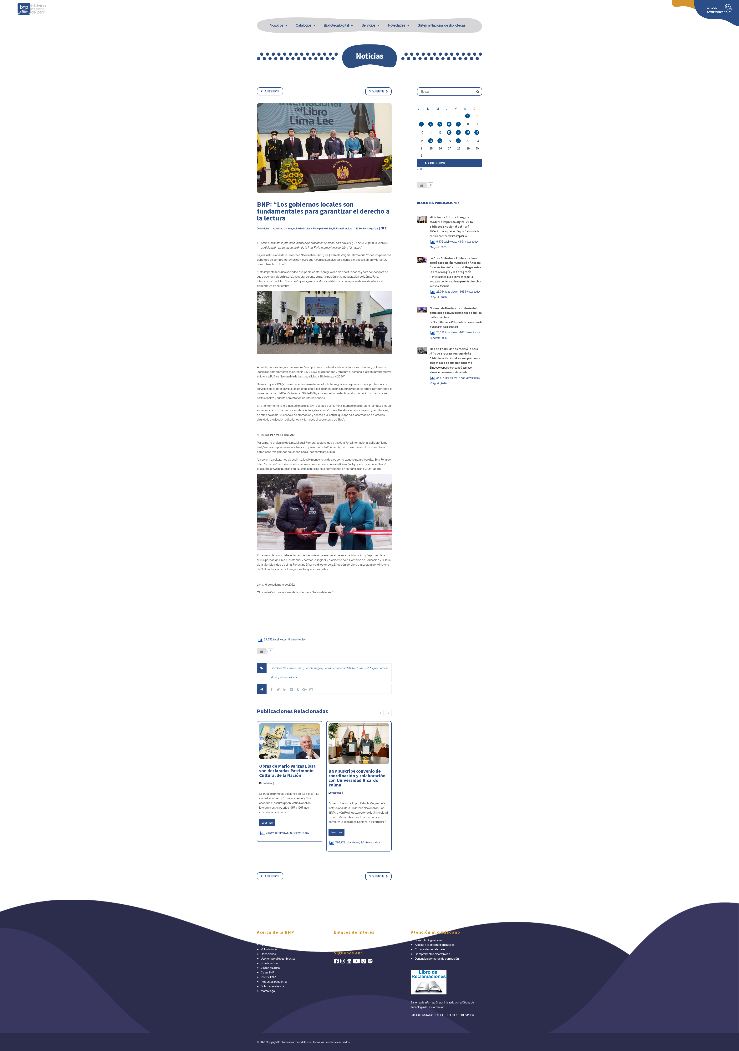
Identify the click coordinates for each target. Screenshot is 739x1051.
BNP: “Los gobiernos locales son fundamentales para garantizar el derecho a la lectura (323, 211)
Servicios (368, 25)
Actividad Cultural (282, 228)
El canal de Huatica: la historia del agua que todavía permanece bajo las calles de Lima (456, 312)
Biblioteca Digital (336, 25)
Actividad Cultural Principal (308, 228)
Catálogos (303, 25)
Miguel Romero (379, 668)
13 (449, 132)
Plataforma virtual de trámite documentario (287, 940)
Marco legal (268, 991)
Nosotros (276, 25)
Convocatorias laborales (430, 949)
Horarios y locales (272, 944)
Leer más (267, 823)
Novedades (396, 25)
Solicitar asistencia (272, 986)
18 (430, 141)
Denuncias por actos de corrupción (437, 958)
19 (440, 141)
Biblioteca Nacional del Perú (287, 668)
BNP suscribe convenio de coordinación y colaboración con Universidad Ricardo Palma (357, 778)
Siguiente (376, 91)
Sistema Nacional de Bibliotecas (441, 25)
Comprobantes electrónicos (432, 954)
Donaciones (268, 954)
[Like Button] (262, 651)
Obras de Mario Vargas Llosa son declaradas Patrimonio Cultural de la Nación (287, 770)
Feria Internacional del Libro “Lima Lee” (346, 668)
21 (458, 141)
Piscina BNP (268, 977)
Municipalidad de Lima (284, 677)
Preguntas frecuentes (274, 981)
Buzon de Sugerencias (428, 940)
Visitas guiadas (270, 968)
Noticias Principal (342, 228)
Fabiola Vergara (314, 668)
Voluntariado (269, 949)
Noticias (264, 228)
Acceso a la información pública (435, 944)
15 (467, 132)
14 (458, 132)
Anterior (272, 91)
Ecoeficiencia (269, 963)
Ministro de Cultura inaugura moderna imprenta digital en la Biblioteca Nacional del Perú (451, 221)
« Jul (419, 169)
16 (477, 132)
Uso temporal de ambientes (278, 958)
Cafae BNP (267, 972)
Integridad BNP (347, 940)
